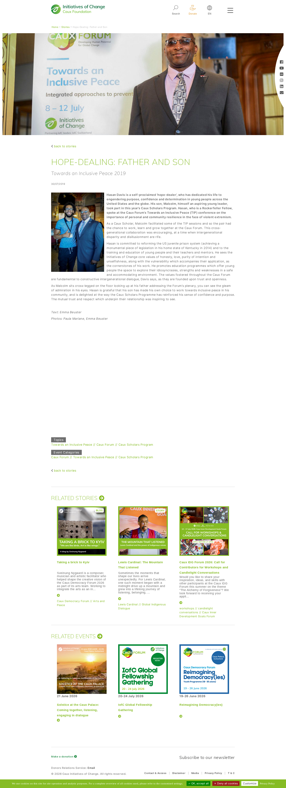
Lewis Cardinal (128, 604)
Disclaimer (178, 773)
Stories (65, 27)
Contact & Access (155, 773)
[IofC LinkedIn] (281, 87)
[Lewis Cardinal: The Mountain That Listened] (143, 531)
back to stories (65, 146)
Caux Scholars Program (136, 444)
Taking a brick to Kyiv (73, 562)
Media (195, 773)
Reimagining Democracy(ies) (201, 704)
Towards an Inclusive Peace (71, 444)
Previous (50, 553)
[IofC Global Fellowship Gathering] (143, 669)
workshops (186, 608)
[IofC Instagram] (281, 80)
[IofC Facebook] (281, 62)
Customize (249, 783)
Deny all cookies (227, 783)
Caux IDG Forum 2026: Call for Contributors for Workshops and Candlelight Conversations (203, 567)
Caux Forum (105, 444)
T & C (231, 773)
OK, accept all (200, 783)
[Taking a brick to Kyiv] (82, 531)
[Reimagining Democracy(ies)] (204, 669)
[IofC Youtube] (281, 68)
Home (55, 27)
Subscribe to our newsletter (207, 757)
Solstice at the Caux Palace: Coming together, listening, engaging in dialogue (78, 710)
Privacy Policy (213, 773)
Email (91, 768)
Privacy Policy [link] (267, 783)
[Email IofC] (282, 93)
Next (235, 553)
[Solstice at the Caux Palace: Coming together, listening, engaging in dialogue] (82, 669)
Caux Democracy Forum (73, 601)
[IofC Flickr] (281, 74)
